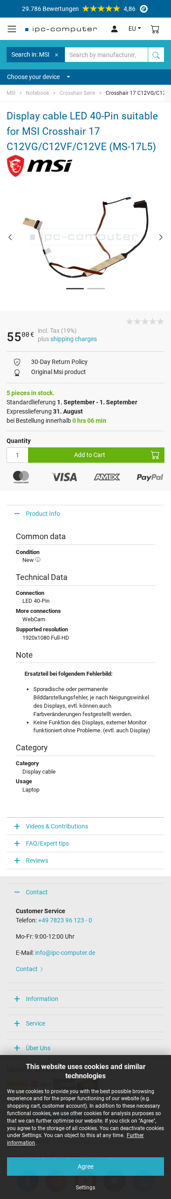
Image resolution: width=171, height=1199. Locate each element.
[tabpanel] (85, 236)
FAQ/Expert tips (47, 843)
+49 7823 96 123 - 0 (65, 920)
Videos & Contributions (57, 826)
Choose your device (33, 76)
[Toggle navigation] (12, 29)
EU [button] (132, 28)
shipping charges (73, 338)
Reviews (37, 860)
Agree (85, 1166)
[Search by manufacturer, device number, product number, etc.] (156, 54)
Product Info (43, 513)
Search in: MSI (30, 54)
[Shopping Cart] (155, 28)
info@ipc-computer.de (65, 952)
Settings (85, 1188)
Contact (37, 892)
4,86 (78, 8)
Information (42, 998)
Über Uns (38, 1047)
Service (35, 1023)
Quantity (19, 440)
